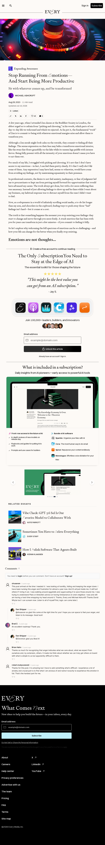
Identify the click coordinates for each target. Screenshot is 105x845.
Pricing (5, 798)
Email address (31, 334)
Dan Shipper (21, 609)
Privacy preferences (12, 777)
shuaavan (16, 583)
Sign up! (68, 576)
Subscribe (97, 5)
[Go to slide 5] (57, 496)
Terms (5, 811)
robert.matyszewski (20, 665)
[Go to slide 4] (54, 496)
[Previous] (13, 482)
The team (7, 791)
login (20, 576)
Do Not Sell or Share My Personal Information (20, 742)
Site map (6, 818)
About (5, 757)
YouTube (36, 771)
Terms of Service (57, 747)
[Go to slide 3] (51, 496)
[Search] (10, 5)
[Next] (91, 482)
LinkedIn (36, 764)
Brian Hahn (16, 647)
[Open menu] (3, 6)
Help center (8, 771)
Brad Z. (15, 624)
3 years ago (25, 583)
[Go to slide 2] (49, 496)
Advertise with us (11, 784)
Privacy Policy (43, 747)
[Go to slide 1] (47, 496)
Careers (6, 764)
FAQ (4, 805)
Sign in (85, 5)
